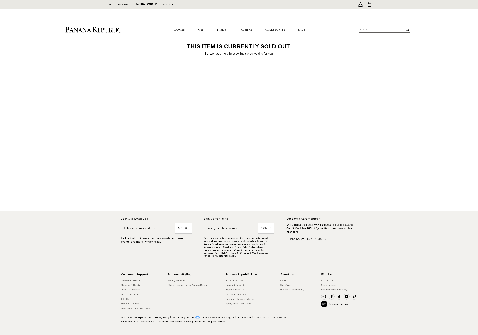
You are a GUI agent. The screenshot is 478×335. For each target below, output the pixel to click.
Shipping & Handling (132, 285)
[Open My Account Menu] (360, 4)
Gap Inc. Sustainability (292, 289)
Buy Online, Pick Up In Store (136, 308)
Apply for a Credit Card (238, 303)
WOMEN (179, 30)
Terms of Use (244, 317)
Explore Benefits (235, 289)
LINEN (221, 30)
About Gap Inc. (280, 317)
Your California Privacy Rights (218, 317)
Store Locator (328, 285)
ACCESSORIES (275, 30)
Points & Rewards (235, 285)
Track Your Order (130, 294)
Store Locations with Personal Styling (188, 285)
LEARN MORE (316, 239)
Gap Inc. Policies (216, 321)
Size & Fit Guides (130, 303)
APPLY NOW (295, 239)
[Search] (407, 29)
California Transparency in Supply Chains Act (181, 321)
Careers (284, 280)
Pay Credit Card (234, 280)
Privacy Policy (241, 247)
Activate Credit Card (237, 294)
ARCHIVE (245, 30)
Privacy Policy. (152, 241)
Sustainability (261, 317)
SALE (302, 29)
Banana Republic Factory (334, 289)
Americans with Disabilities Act (138, 321)
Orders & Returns (130, 289)
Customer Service (130, 280)
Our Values (286, 285)
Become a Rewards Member (241, 299)
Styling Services (176, 280)
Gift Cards (126, 299)
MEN (201, 30)
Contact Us (327, 280)
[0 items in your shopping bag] (369, 4)
